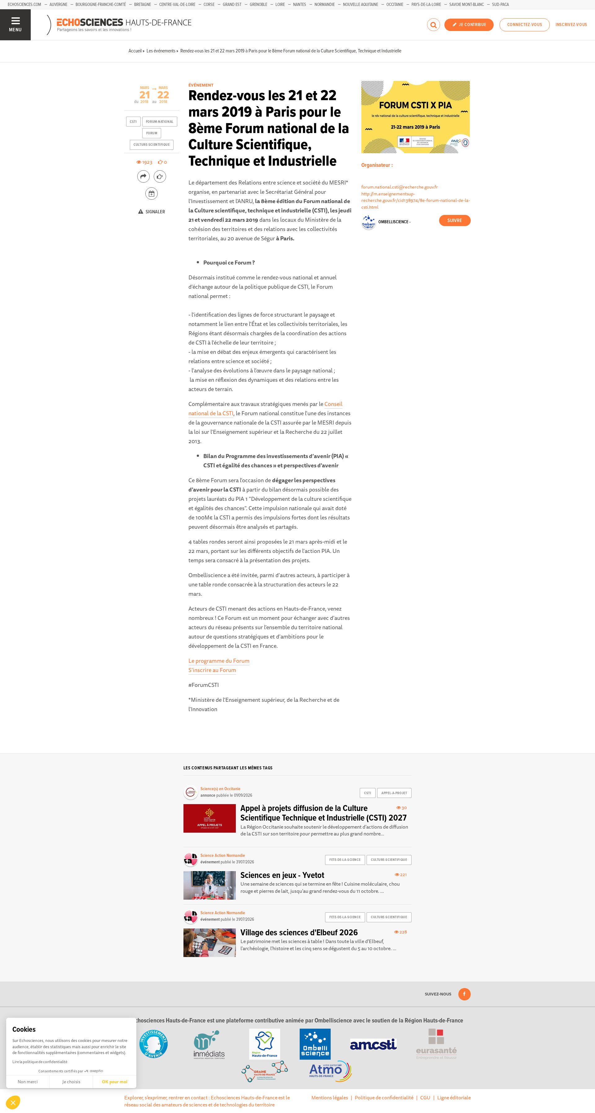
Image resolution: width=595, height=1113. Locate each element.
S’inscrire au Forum (212, 670)
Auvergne (58, 4)
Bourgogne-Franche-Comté (101, 4)
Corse (209, 4)
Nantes (299, 4)
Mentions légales (329, 1097)
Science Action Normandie (223, 855)
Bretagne (142, 4)
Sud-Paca (500, 4)
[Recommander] (160, 176)
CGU (425, 1097)
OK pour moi (114, 1081)
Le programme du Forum (218, 660)
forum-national (160, 122)
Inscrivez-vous (571, 25)
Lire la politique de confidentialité (39, 1062)
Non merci (28, 1081)
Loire (280, 4)
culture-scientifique (152, 145)
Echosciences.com (24, 4)
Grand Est (232, 4)
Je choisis (71, 1081)
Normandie (325, 4)
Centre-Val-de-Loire (177, 4)
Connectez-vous (524, 25)
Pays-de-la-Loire (426, 4)
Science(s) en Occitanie (220, 789)
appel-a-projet (394, 793)
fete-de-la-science (344, 860)
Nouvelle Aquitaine (360, 4)
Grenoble (258, 4)
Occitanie (394, 4)
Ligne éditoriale (454, 1097)
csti (133, 122)
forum (151, 133)
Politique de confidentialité (384, 1097)
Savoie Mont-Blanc (466, 4)
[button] (13, 1102)
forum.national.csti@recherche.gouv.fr (399, 186)
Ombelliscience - (394, 222)
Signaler (155, 212)
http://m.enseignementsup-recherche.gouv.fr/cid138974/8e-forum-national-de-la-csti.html (415, 200)
